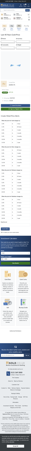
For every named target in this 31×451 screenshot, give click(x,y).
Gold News (25, 405)
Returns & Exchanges (15, 390)
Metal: (2, 250)
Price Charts (18, 405)
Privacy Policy (12, 419)
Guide (23, 307)
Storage (20, 397)
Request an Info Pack (15, 407)
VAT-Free (25, 397)
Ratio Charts (26, 27)
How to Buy (6, 397)
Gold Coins (23, 279)
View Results (15, 263)
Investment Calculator (8, 405)
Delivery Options (16, 388)
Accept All (15, 446)
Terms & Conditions (19, 419)
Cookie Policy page (14, 440)
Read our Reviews (18, 381)
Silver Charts (11, 27)
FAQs (9, 388)
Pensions (15, 398)
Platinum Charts (19, 27)
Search (27, 10)
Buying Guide (14, 397)
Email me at (4, 222)
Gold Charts (4, 27)
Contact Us (4, 388)
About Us (10, 381)
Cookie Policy (5, 419)
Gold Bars (8, 279)
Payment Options (25, 388)
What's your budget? (6, 256)
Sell (8, 307)
